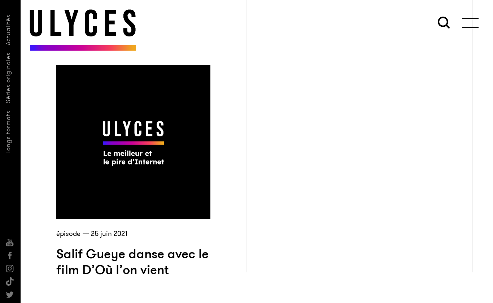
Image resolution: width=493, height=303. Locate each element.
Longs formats (8, 132)
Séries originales (8, 77)
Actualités (8, 29)
